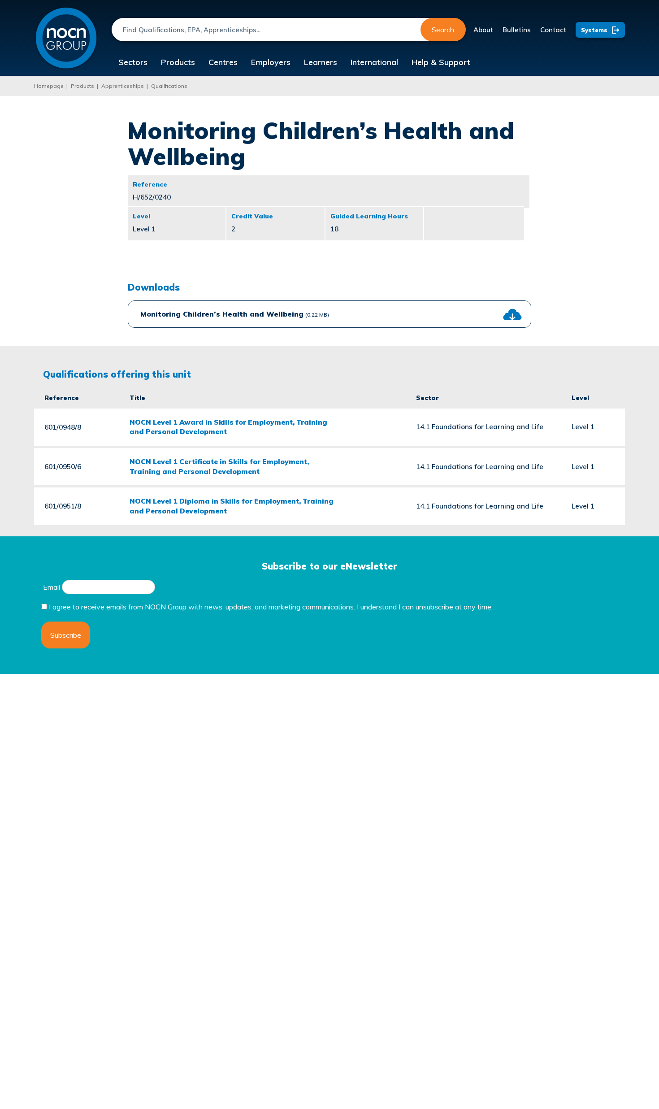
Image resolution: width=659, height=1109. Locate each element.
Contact (553, 30)
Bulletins (517, 30)
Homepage (49, 86)
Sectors (132, 62)
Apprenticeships (122, 86)
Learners (320, 62)
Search (443, 29)
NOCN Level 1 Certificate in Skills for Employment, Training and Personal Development (219, 466)
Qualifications (169, 86)
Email (51, 587)
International (374, 62)
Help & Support (441, 62)
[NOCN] (66, 38)
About (483, 30)
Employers (270, 62)
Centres (223, 62)
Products (178, 62)
